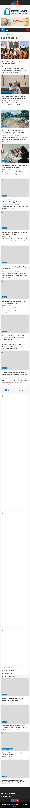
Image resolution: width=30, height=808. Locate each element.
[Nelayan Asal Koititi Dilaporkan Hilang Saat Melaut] (15, 255)
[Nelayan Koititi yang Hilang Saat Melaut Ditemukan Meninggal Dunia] (15, 188)
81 (19, 390)
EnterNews (22, 804)
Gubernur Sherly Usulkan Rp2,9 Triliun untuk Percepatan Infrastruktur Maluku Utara (14, 374)
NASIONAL (10, 57)
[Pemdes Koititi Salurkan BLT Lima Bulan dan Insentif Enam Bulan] (15, 220)
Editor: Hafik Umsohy (14, 100)
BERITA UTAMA (6, 667)
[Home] (3, 30)
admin (11, 66)
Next (23, 390)
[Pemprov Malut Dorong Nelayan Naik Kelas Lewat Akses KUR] (15, 289)
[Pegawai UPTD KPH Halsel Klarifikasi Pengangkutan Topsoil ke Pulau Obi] (15, 119)
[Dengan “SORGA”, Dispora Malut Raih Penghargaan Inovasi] (15, 50)
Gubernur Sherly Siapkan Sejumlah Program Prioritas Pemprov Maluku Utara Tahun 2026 (13, 337)
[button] (6, 30)
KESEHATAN (10, 92)
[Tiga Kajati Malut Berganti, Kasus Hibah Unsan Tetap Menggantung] (15, 687)
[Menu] (6, 30)
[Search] (25, 29)
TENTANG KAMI (7, 673)
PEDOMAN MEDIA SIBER (9, 670)
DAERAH (4, 57)
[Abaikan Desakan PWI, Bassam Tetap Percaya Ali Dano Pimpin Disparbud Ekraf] (15, 769)
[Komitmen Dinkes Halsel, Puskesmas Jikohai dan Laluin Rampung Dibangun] (15, 84)
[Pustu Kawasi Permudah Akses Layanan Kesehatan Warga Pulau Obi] (15, 153)
